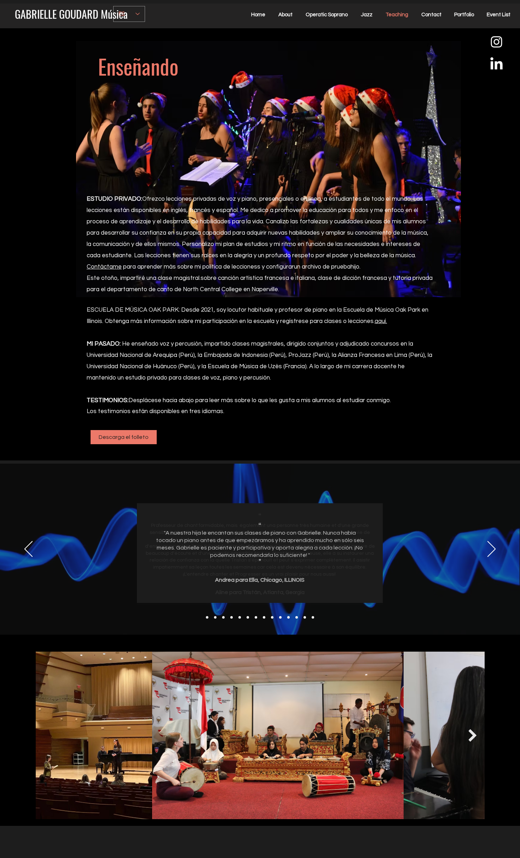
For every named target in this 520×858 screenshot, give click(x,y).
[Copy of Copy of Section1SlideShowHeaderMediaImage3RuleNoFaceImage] (239, 617)
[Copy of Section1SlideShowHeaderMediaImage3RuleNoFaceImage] (231, 617)
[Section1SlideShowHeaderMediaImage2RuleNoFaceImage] (215, 617)
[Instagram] (496, 41)
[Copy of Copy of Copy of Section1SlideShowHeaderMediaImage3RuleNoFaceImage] (248, 617)
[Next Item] (472, 735)
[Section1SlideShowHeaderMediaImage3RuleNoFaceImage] (223, 617)
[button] (124, 437)
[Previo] (28, 549)
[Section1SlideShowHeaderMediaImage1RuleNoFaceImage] (207, 617)
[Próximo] (491, 549)
